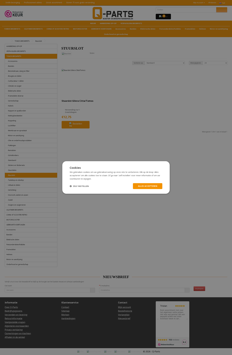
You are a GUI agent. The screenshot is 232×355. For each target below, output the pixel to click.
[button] (79, 186)
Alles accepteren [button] (147, 186)
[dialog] (116, 177)
